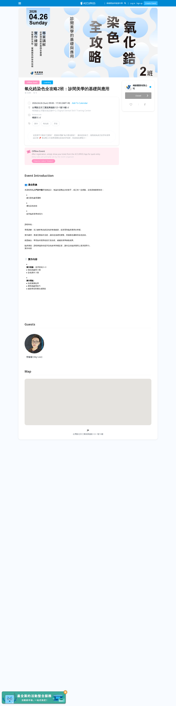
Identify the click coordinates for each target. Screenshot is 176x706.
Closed (138, 95)
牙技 (55, 123)
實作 (36, 123)
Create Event (150, 3)
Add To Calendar (80, 103)
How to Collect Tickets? (43, 161)
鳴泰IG (35, 117)
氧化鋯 (46, 123)
